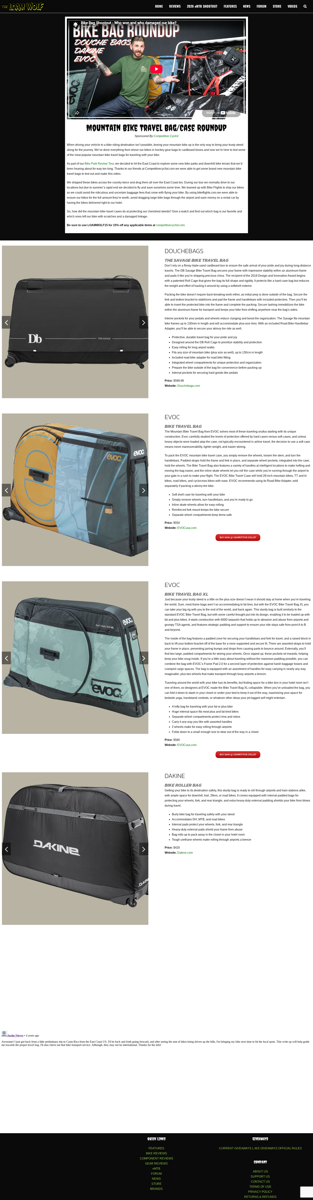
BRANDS (156, 1188)
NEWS (156, 1178)
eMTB (156, 1168)
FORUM (156, 1173)
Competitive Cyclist (166, 136)
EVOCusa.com (187, 527)
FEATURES (156, 1148)
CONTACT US (260, 1181)
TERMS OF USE (260, 1186)
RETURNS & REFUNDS (260, 1196)
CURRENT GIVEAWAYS (235, 1148)
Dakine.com (185, 852)
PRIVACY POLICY (260, 1191)
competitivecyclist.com (170, 225)
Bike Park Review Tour (99, 163)
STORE (156, 1183)
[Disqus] (156, 980)
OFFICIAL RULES (290, 1148)
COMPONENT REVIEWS (156, 1158)
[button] (305, 6)
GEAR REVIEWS (156, 1163)
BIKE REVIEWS (156, 1153)
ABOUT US (260, 1171)
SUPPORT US (260, 1176)
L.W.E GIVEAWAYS (264, 1148)
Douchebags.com (188, 385)
